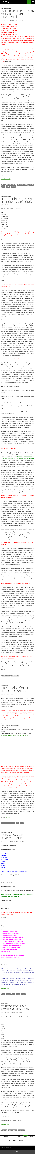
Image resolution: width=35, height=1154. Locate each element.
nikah (8, 186)
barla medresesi (13, 1130)
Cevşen (8, 994)
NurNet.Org (5, 2)
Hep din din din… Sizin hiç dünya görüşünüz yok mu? (17, 202)
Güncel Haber (4, 685)
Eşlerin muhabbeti (22, 184)
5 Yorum (18, 208)
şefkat (13, 186)
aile (3, 184)
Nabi (3, 186)
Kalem (13, 841)
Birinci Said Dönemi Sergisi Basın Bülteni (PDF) (14, 735)
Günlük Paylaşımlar (6, 832)
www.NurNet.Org (6, 179)
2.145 (14, 1140)
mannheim (21, 1130)
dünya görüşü (5, 675)
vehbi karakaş (15, 675)
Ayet (3, 994)
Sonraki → (22, 1140)
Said (12, 208)
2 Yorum (20, 1012)
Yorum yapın (19, 20)
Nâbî (12, 20)
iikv (18, 822)
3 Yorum (18, 694)
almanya (4, 1130)
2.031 (31, 1137)
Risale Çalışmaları (6, 8)
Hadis (18, 994)
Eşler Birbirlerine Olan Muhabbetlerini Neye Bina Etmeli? (17, 14)
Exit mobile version (17, 1152)
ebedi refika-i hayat (11, 184)
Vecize (23, 994)
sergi (22, 822)
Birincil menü (33, 2)
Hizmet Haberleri (5, 1003)
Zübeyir (13, 1012)
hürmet (31, 184)
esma (13, 994)
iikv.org (8, 817)
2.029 (19, 1137)
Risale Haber (13, 669)
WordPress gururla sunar (6, 1147)
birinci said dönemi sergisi (8, 822)
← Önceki (5, 1137)
